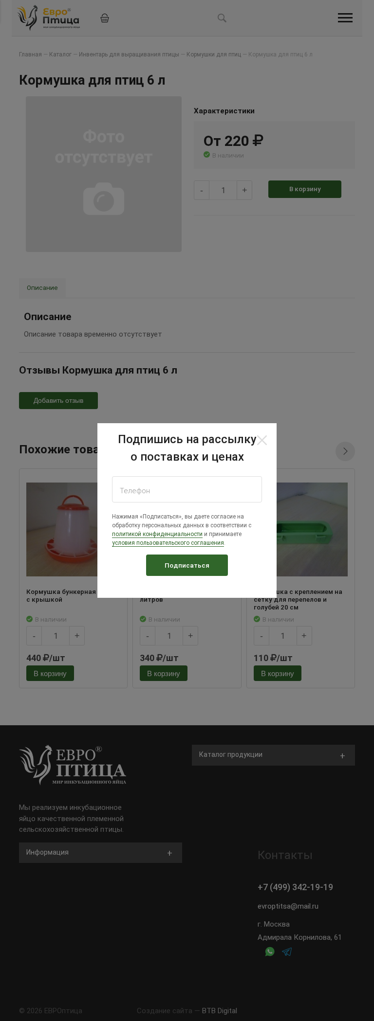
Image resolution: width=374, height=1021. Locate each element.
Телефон (135, 490)
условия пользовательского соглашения (168, 542)
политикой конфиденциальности (157, 534)
